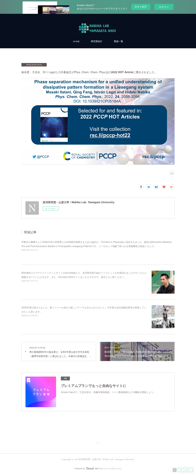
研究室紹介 (96, 41)
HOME (76, 41)
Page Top (98, 444)
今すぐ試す (141, 6)
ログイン (164, 7)
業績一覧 (118, 41)
